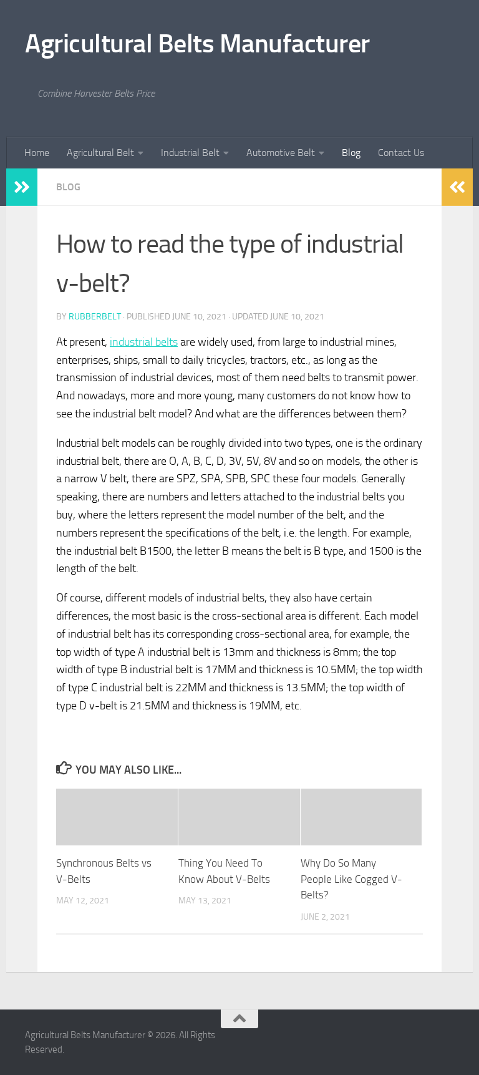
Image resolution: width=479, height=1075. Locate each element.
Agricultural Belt (100, 152)
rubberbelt (95, 316)
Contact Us (401, 152)
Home (36, 152)
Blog (351, 152)
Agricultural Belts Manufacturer (197, 43)
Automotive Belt (280, 152)
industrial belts (144, 342)
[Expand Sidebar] (21, 187)
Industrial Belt (190, 152)
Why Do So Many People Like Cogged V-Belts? (351, 879)
